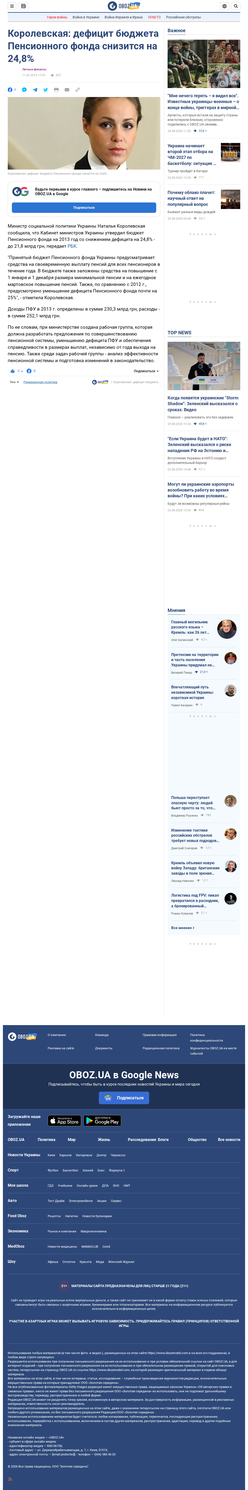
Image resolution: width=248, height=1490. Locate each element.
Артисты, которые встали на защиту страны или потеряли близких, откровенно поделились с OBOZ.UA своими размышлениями (203, 120)
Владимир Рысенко (184, 815)
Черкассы (118, 1155)
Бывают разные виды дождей (191, 212)
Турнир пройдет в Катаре (188, 171)
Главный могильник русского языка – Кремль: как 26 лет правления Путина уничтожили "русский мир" (190, 627)
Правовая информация (160, 1035)
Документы (103, 1048)
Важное (177, 30)
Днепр (101, 1155)
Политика (46, 1139)
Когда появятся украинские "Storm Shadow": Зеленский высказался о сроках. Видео (203, 403)
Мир (72, 1139)
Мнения (176, 610)
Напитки (71, 1216)
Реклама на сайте (61, 1048)
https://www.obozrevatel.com (168, 1353)
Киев (51, 1155)
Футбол (53, 1170)
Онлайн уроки (87, 1185)
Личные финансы (34, 69)
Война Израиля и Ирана (124, 17)
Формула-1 (117, 1170)
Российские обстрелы (183, 17)
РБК (72, 246)
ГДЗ (51, 1185)
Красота (86, 1262)
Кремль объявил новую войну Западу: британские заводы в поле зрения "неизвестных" (195, 868)
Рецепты (54, 1216)
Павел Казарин (182, 705)
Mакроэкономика (94, 1231)
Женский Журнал (121, 1262)
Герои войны (57, 17)
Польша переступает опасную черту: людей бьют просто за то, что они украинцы (192, 803)
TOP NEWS (179, 332)
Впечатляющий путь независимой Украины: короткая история (192, 692)
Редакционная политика (40, 382)
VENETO (154, 17)
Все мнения (181, 928)
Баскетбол (70, 1170)
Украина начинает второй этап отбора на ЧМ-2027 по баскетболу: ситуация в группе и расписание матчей (192, 154)
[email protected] (63, 1454)
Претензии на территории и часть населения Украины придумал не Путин (194, 660)
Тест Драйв (56, 1201)
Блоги (163, 1139)
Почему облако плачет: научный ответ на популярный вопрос (191, 198)
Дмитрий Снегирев (184, 848)
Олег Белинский (182, 640)
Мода (100, 1262)
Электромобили (81, 1201)
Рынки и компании (62, 1231)
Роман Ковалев (182, 913)
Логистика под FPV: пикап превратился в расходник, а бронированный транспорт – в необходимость (195, 901)
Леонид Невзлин (182, 881)
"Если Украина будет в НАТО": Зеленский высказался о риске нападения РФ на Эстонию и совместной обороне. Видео (199, 445)
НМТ (127, 1185)
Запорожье (84, 1155)
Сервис (116, 1201)
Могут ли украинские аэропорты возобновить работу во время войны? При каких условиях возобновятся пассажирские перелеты (201, 490)
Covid (106, 1246)
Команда (101, 1035)
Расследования (142, 1139)
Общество (197, 1139)
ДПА (105, 1185)
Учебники (65, 1185)
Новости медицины (62, 1246)
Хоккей (88, 1170)
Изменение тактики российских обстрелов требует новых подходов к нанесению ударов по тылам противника (195, 835)
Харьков (65, 1155)
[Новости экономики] (100, 383)
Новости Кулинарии (97, 1216)
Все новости (229, 1139)
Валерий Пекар (181, 672)
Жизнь (104, 1139)
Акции (102, 1201)
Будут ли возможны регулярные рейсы (199, 504)
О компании (57, 1035)
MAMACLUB (89, 1246)
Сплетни (68, 1262)
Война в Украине (86, 17)
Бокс (101, 1170)
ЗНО (116, 1185)
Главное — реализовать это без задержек (200, 417)
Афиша (53, 1262)
